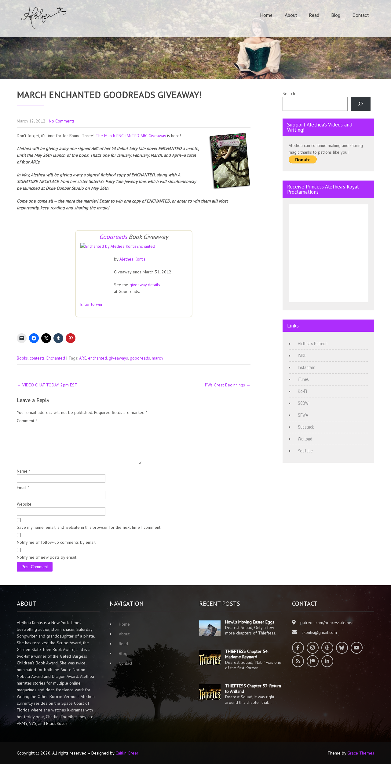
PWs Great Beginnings (227, 385)
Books (22, 358)
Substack (306, 427)
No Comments (62, 121)
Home (266, 15)
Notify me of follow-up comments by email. (57, 542)
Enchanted (146, 246)
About (291, 15)
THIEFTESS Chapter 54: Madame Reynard (246, 654)
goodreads (140, 358)
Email (23, 487)
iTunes (303, 379)
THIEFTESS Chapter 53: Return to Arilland (253, 688)
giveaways (118, 358)
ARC (82, 358)
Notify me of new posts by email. (47, 557)
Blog (335, 15)
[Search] (361, 104)
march (157, 358)
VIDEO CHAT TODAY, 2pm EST (47, 385)
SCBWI (303, 403)
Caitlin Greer (126, 753)
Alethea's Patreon (312, 343)
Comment (27, 420)
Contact (361, 15)
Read (314, 15)
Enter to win (91, 304)
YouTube (305, 450)
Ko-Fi (302, 391)
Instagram (306, 367)
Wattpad (305, 439)
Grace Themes (360, 753)
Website (24, 504)
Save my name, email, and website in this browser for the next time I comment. (89, 527)
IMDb (302, 355)
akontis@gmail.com (319, 632)
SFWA (303, 415)
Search (289, 93)
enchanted (97, 358)
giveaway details (145, 284)
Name (23, 471)
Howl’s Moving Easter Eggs (249, 622)
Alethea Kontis (132, 259)
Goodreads (113, 237)
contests (37, 358)
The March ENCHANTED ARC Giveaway (131, 135)
